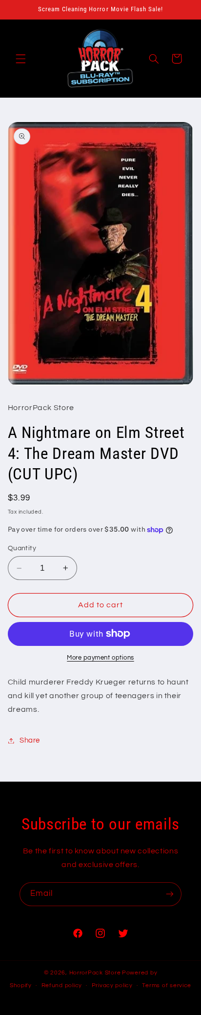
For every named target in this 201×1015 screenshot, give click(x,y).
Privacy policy (112, 985)
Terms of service (166, 985)
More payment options (100, 658)
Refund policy (61, 985)
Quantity (22, 548)
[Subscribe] (170, 894)
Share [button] (30, 740)
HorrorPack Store (95, 972)
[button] (20, 58)
